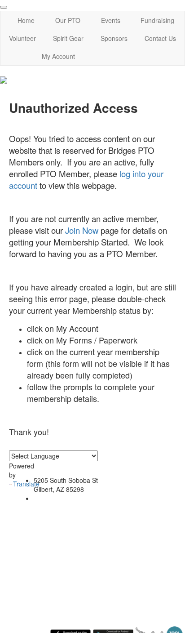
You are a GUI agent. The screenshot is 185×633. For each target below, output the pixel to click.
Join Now (81, 230)
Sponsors (114, 38)
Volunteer (22, 38)
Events (110, 20)
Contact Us (160, 38)
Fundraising (157, 20)
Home (26, 20)
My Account (58, 56)
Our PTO (67, 20)
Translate (26, 483)
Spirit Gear (68, 38)
